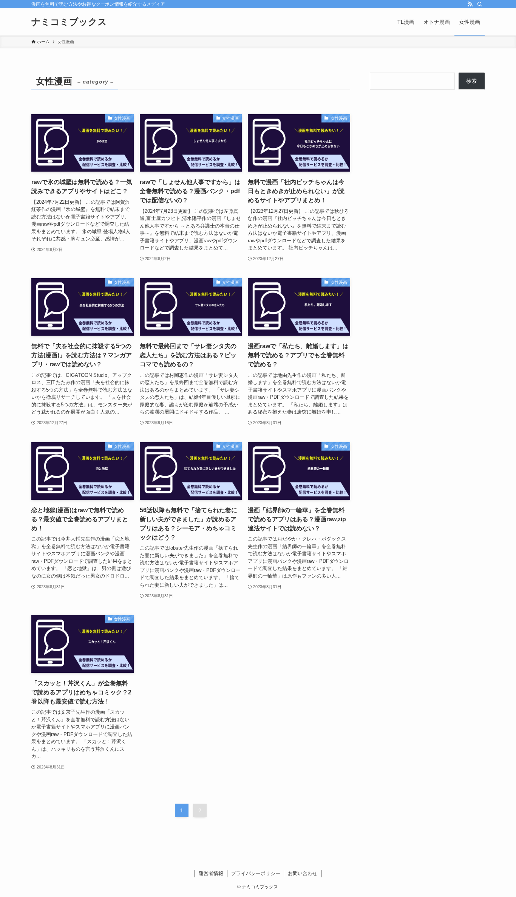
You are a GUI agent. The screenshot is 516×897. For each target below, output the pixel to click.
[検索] (480, 4)
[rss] (470, 4)
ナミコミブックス (69, 21)
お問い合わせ (302, 873)
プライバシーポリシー (255, 873)
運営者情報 (211, 873)
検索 (471, 81)
